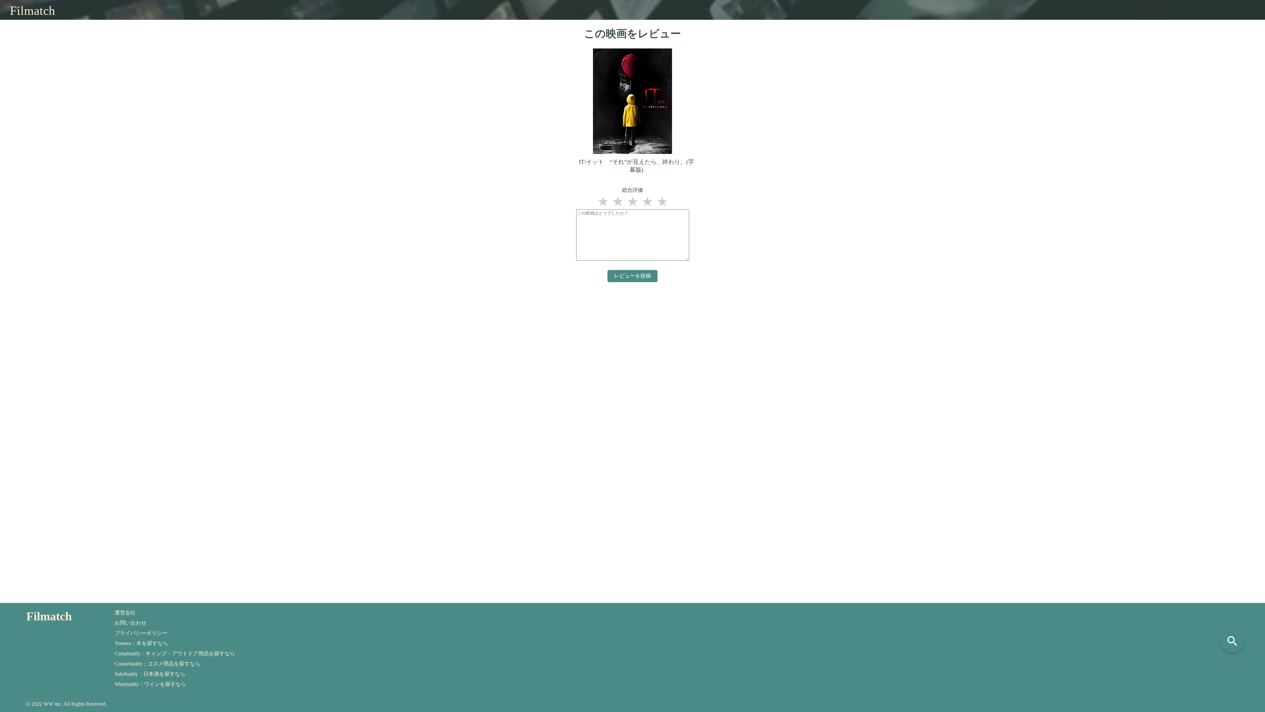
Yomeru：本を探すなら (141, 643)
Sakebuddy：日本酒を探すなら (150, 674)
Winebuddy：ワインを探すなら (150, 684)
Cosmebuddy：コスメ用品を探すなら (157, 664)
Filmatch (32, 10)
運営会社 (125, 612)
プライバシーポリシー (141, 633)
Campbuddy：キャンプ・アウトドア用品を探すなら (175, 653)
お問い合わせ (130, 623)
